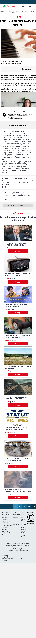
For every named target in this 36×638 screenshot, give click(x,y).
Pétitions (9, 11)
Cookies (26, 545)
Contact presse (23, 535)
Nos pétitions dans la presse (23, 525)
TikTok (15, 520)
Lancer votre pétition (5, 518)
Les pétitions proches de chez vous (6, 533)
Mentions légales (18, 549)
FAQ (27, 543)
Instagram (16, 524)
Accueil (22, 6)
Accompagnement (7, 525)
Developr (4, 560)
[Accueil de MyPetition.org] (9, 6)
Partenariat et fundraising (6, 528)
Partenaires (25, 550)
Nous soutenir (17, 543)
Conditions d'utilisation (14, 550)
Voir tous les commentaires (18, 206)
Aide (23, 543)
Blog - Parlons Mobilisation (6, 522)
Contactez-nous (11, 545)
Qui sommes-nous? (23, 519)
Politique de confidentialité (17, 547)
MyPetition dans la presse (24, 531)
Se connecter (31, 2)
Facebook (15, 517)
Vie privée (20, 545)
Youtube (15, 527)
